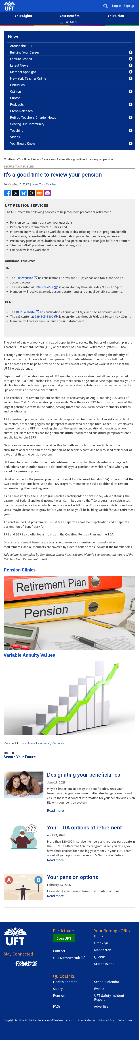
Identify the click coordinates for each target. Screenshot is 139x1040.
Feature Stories (21, 59)
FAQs (56, 1006)
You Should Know (22, 143)
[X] (31, 965)
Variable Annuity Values (29, 655)
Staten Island (104, 964)
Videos (15, 137)
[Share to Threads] (31, 193)
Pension (58, 743)
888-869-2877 (44, 287)
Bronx (98, 936)
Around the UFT (21, 46)
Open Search (106, 6)
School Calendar (106, 982)
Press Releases (21, 111)
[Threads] (35, 965)
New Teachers (38, 743)
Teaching (16, 130)
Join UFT (64, 938)
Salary (58, 989)
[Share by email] (39, 193)
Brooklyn (101, 943)
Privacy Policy (106, 1020)
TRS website (24, 278)
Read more (55, 810)
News (12, 159)
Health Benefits (65, 982)
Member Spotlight (23, 72)
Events (99, 989)
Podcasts (17, 104)
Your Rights (23, 16)
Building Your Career (24, 52)
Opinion (15, 91)
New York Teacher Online (28, 78)
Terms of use (125, 1020)
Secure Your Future (53, 159)
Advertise (101, 1006)
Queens (99, 957)
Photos (15, 98)
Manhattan (102, 950)
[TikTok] (27, 965)
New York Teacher (44, 184)
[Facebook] (17, 965)
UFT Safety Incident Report (109, 997)
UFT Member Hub (66, 958)
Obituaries (17, 85)
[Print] (47, 193)
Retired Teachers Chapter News (33, 117)
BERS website (25, 312)
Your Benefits (69, 16)
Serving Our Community (27, 124)
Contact (59, 951)
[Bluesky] (24, 966)
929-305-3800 (44, 316)
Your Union (116, 16)
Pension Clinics (20, 570)
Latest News (19, 65)
